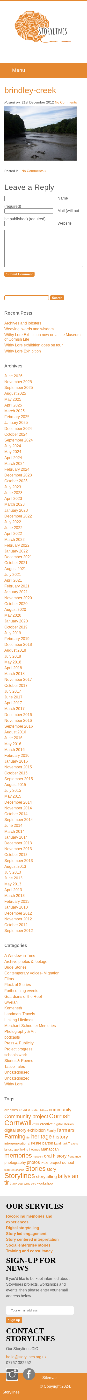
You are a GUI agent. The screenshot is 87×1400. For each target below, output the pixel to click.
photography (15, 1162)
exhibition (36, 1130)
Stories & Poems (18, 1061)
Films (9, 979)
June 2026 (13, 376)
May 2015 (12, 796)
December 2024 (18, 429)
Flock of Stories (17, 985)
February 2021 (16, 586)
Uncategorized (16, 1078)
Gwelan (11, 1002)
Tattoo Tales (14, 1066)
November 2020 (18, 598)
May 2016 (12, 744)
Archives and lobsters (22, 323)
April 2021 (13, 580)
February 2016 (16, 755)
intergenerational (17, 1143)
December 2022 (18, 516)
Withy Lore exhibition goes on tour (33, 345)
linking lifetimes (30, 1149)
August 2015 (15, 785)
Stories (35, 1168)
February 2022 (16, 545)
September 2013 (18, 861)
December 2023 (18, 475)
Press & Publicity (19, 1043)
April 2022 (13, 533)
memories (18, 1155)
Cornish (60, 1116)
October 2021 (16, 563)
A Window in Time (19, 955)
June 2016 (13, 738)
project (55, 1162)
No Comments (66, 102)
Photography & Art (20, 1031)
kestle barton (42, 1143)
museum (38, 1156)
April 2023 (13, 499)
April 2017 (13, 703)
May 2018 (12, 662)
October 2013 (16, 855)
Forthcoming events (21, 991)
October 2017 (16, 685)
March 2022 (14, 540)
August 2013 (15, 866)
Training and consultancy (29, 1251)
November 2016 (18, 720)
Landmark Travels (19, 1014)
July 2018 (12, 656)
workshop (45, 1183)
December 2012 (18, 913)
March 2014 (14, 831)
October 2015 (16, 773)
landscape (11, 1149)
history (60, 1136)
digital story (15, 1130)
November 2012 (18, 919)
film (28, 1137)
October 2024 (16, 434)
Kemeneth (13, 1008)
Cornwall (17, 1123)
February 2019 (16, 639)
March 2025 (14, 411)
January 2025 (16, 423)
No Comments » (34, 171)
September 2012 (18, 931)
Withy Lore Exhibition (22, 351)
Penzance (74, 1156)
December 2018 (18, 644)
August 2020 (15, 609)
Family (51, 1130)
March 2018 (14, 674)
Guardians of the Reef (23, 996)
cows (35, 1124)
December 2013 (18, 843)
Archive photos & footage (25, 961)
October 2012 (16, 925)
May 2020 (12, 615)
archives (11, 1110)
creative (46, 1124)
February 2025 (16, 417)
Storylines (19, 1175)
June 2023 (13, 493)
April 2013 (13, 890)
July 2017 (12, 691)
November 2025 (18, 382)
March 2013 (14, 896)
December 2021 (18, 557)
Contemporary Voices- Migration (31, 973)
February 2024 (16, 469)
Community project (26, 1116)
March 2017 (14, 709)
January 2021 (16, 592)
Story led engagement (26, 1234)
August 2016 (15, 732)
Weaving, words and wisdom (29, 329)
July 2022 (12, 522)
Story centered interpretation (32, 1239)
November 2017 (18, 679)
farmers (66, 1130)
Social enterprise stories (28, 1245)
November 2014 (18, 808)
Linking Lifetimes (18, 1020)
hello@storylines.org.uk (26, 1357)
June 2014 (13, 825)
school (68, 1162)
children (43, 1110)
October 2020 (16, 604)
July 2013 (12, 872)
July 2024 (12, 446)
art (20, 1110)
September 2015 (18, 779)
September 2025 (18, 388)
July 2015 (12, 790)
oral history (55, 1156)
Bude (34, 1110)
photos (33, 1162)
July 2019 (12, 633)
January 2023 (16, 510)
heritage (41, 1136)
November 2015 (18, 767)
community (60, 1109)
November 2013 (18, 849)
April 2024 (13, 458)
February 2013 (16, 901)
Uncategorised (16, 1072)
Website (65, 223)
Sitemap (49, 1378)
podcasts (12, 1037)
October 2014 (16, 814)
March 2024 (14, 464)
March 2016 (14, 750)
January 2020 (16, 621)
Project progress (18, 1049)
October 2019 (16, 627)
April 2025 (13, 405)
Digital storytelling (22, 1228)
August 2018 (15, 650)
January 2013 (16, 907)
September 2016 (18, 726)
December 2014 (18, 802)
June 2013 (13, 878)
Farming (14, 1136)
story (51, 1169)
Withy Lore (13, 1084)
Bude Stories (15, 967)
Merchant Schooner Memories (30, 1026)
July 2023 (12, 487)
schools (9, 1169)
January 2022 (16, 551)
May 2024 (12, 452)
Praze (45, 1162)
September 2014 (18, 820)
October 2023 (16, 481)
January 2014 (16, 837)
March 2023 (14, 504)
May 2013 (12, 884)
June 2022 (13, 528)
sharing (19, 1169)
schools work (15, 1055)
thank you (16, 1183)
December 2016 (18, 715)
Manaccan (50, 1149)
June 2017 (13, 697)
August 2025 (15, 393)
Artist (26, 1110)
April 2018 (13, 668)
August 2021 (15, 569)
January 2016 (16, 761)
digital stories (64, 1124)
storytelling (46, 1176)
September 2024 (18, 440)
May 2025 (12, 399)
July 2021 (12, 574)
